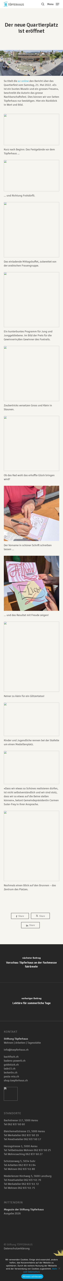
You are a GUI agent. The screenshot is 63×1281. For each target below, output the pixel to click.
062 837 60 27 (34, 1154)
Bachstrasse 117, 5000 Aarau (21, 1120)
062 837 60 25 (42, 1150)
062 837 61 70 (32, 1180)
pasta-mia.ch (11, 1076)
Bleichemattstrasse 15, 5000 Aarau (24, 1131)
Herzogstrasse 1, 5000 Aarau (20, 1146)
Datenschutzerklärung (17, 1248)
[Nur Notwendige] (59, 1268)
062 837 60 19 (30, 1135)
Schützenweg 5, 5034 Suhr (19, 1161)
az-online (23, 81)
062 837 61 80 (26, 1169)
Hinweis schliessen (32, 1276)
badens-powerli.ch (15, 1060)
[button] (53, 3)
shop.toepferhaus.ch (16, 1080)
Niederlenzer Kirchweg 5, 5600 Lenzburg (28, 1176)
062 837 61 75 (26, 1188)
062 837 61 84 (27, 1165)
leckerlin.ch (10, 1072)
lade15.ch (9, 1068)
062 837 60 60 (16, 1124)
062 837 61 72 (30, 1184)
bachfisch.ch (11, 1056)
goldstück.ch (11, 1064)
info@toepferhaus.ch (16, 1049)
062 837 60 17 (32, 1139)
